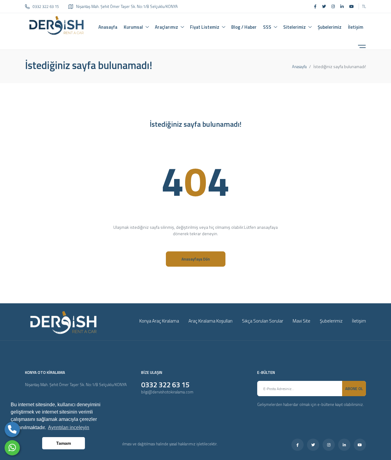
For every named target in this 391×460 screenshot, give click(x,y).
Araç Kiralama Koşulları (210, 320)
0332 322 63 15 (46, 6)
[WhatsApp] (12, 447)
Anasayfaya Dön (195, 259)
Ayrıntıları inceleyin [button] (68, 427)
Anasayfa (299, 67)
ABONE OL (354, 388)
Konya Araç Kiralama (159, 320)
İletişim (359, 320)
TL (364, 6)
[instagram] (333, 6)
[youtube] (351, 6)
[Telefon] (12, 429)
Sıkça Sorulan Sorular (262, 320)
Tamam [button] (63, 443)
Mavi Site (301, 320)
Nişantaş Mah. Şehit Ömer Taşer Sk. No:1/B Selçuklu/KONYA (127, 6)
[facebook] (315, 6)
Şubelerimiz (331, 320)
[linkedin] (342, 6)
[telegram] (324, 6)
